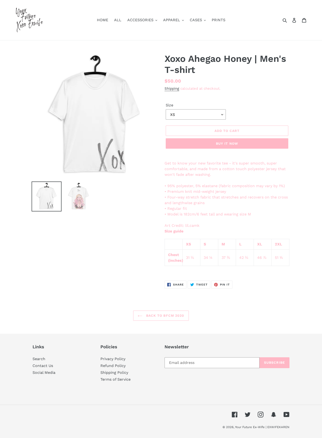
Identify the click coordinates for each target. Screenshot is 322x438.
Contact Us (43, 365)
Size (169, 105)
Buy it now (227, 143)
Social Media (44, 372)
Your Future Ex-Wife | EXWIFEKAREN (262, 427)
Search (39, 359)
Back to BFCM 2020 (164, 315)
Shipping (172, 88)
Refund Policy (113, 365)
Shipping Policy (114, 372)
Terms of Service (115, 379)
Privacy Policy (112, 359)
